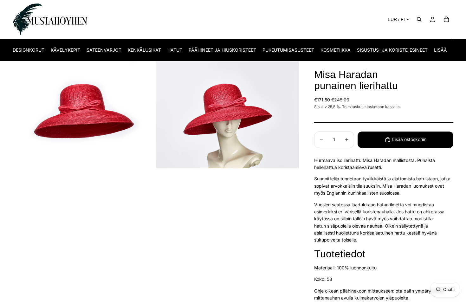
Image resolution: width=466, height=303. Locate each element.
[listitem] (440, 50)
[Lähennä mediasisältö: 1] (84, 115)
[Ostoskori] (446, 19)
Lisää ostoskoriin (409, 139)
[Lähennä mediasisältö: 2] (227, 115)
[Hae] (419, 19)
